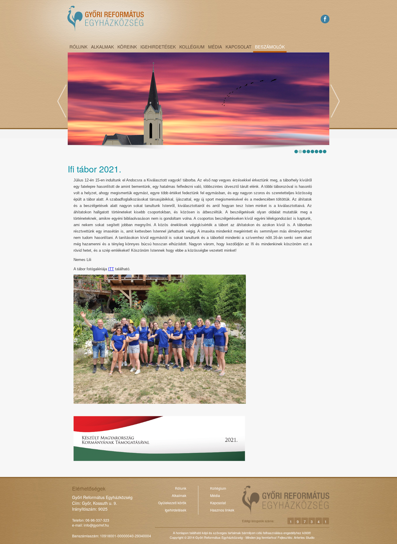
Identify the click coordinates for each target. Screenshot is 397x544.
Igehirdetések (158, 47)
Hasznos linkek (222, 509)
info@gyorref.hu (96, 525)
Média (215, 47)
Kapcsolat (238, 47)
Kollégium (192, 47)
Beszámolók (270, 47)
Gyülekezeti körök (172, 502)
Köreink (127, 47)
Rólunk (78, 47)
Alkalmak (102, 47)
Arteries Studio (304, 537)
